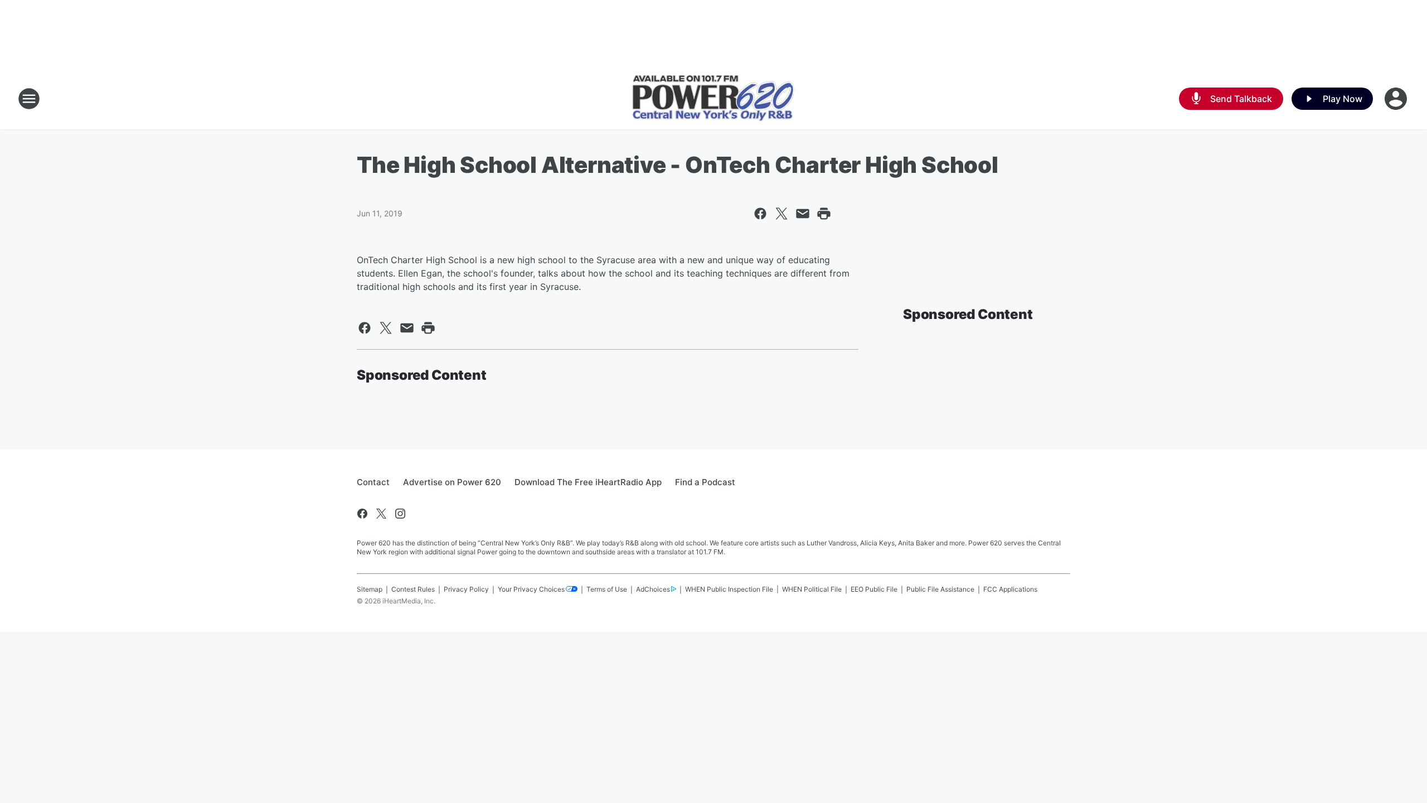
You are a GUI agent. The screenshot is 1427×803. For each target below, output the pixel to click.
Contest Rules (413, 589)
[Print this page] (824, 213)
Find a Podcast (705, 482)
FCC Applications (1010, 589)
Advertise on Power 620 (452, 482)
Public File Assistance (940, 589)
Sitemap (369, 589)
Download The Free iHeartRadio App (588, 482)
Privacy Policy (466, 589)
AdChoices (653, 589)
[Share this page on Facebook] (760, 213)
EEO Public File (874, 589)
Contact (373, 482)
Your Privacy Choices (531, 589)
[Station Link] (713, 99)
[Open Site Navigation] (29, 99)
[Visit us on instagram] (400, 513)
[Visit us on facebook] (362, 513)
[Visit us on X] (381, 513)
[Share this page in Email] (802, 213)
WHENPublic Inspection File (729, 589)
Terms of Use (606, 589)
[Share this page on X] (781, 213)
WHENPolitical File (812, 589)
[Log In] (1397, 99)
